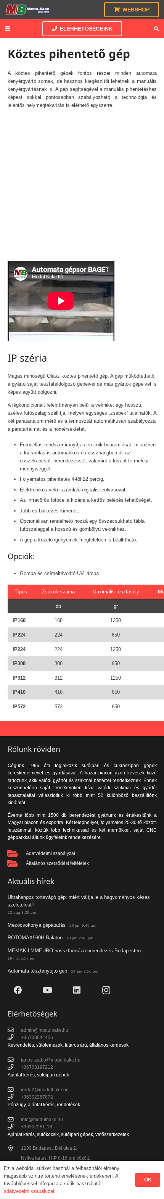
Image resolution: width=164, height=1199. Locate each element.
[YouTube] (47, 990)
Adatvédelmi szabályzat (50, 853)
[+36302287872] (14, 1097)
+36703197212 (37, 1067)
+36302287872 (37, 1096)
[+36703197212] (14, 1067)
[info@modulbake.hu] (14, 1120)
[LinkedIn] (76, 990)
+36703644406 (37, 1037)
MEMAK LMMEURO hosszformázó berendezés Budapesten (74, 950)
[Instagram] (106, 990)
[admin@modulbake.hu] (14, 1030)
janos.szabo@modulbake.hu (50, 1059)
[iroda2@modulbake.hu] (14, 1090)
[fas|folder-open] (17, 853)
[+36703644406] (14, 1037)
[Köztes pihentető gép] (82, 203)
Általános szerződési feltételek (57, 863)
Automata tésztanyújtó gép (37, 971)
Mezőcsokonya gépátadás (37, 925)
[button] (7, 28)
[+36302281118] (14, 1127)
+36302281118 (36, 1126)
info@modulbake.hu (42, 1119)
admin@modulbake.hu (44, 1030)
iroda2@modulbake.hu (45, 1089)
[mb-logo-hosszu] (27, 9)
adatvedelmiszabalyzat (29, 1191)
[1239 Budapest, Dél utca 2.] (14, 1149)
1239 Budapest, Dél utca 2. (49, 1148)
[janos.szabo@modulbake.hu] (14, 1060)
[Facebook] (18, 990)
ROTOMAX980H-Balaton (35, 937)
